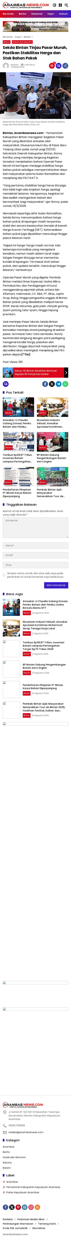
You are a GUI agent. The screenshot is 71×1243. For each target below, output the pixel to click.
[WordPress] (24, 1207)
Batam (8, 412)
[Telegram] (59, 384)
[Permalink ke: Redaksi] (7, 66)
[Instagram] (31, 1207)
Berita (6, 1152)
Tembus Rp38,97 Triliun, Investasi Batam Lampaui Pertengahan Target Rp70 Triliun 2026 (18, 458)
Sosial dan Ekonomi (22, 42)
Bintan (7, 42)
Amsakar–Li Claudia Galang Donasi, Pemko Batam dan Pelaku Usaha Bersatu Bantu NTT (17, 424)
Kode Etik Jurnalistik (15, 1228)
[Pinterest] (18, 1207)
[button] (54, 5)
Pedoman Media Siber (31, 1219)
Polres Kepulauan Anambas (22, 1192)
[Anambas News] (26, 5)
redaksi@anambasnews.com (26, 1132)
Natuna (7, 1162)
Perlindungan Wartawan (18, 1223)
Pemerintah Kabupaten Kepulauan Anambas (33, 1187)
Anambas (8, 1146)
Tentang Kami (47, 1223)
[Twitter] (52, 384)
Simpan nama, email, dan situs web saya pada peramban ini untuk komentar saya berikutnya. (35, 575)
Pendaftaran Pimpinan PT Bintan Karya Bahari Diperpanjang (17, 493)
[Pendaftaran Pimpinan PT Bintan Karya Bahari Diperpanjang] (18, 476)
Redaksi (15, 65)
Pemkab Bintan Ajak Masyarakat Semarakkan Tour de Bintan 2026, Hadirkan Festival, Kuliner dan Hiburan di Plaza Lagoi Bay (50, 493)
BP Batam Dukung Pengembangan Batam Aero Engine (51, 458)
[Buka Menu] (60, 5)
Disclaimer (38, 1228)
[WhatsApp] (65, 384)
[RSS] (37, 1207)
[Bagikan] (65, 66)
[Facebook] (45, 384)
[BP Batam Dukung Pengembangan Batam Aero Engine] (52, 441)
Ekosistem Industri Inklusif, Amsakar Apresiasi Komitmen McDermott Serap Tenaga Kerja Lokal (49, 424)
